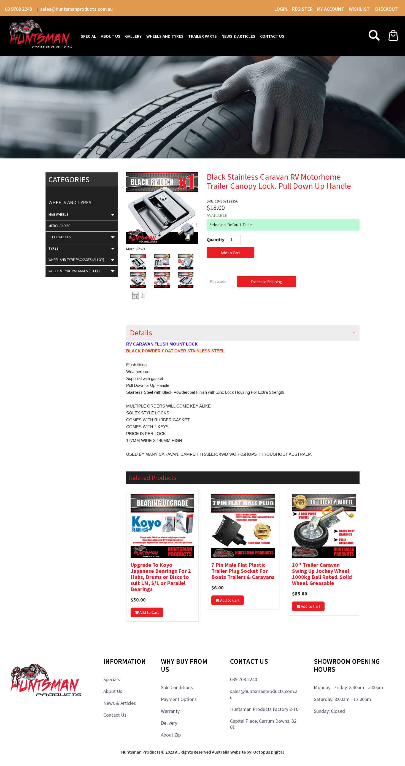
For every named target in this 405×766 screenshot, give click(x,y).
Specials (111, 679)
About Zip (171, 735)
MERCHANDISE (59, 225)
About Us (112, 691)
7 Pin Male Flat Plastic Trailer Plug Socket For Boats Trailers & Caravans (242, 571)
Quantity (215, 239)
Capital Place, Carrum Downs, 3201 (263, 724)
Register (302, 9)
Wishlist (360, 9)
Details (141, 332)
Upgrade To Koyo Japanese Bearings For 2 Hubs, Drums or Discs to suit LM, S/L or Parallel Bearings (161, 577)
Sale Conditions (177, 687)
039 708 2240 (243, 679)
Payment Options (179, 699)
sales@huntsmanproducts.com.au (76, 9)
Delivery (169, 723)
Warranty (170, 711)
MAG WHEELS (58, 214)
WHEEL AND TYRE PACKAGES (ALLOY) (76, 259)
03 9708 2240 (19, 9)
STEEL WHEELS (59, 237)
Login (281, 9)
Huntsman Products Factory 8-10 (264, 709)
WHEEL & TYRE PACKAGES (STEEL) (74, 271)
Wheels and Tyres (69, 202)
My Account (330, 9)
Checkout (386, 9)
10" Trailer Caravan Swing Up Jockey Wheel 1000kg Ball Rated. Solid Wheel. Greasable (322, 574)
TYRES (53, 248)
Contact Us (114, 715)
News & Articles (119, 703)
